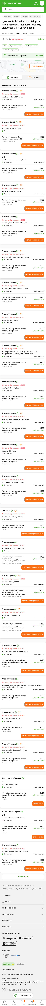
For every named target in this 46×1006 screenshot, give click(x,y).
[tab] (21, 33)
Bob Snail (25, 17)
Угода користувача (8, 969)
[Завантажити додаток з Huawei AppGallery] (9, 943)
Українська (7, 964)
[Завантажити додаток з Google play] (9, 938)
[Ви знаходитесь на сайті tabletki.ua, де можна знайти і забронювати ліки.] (12, 3)
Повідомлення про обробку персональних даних (17, 974)
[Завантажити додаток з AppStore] (25, 938)
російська (21, 964)
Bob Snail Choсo (35, 17)
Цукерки (16, 17)
